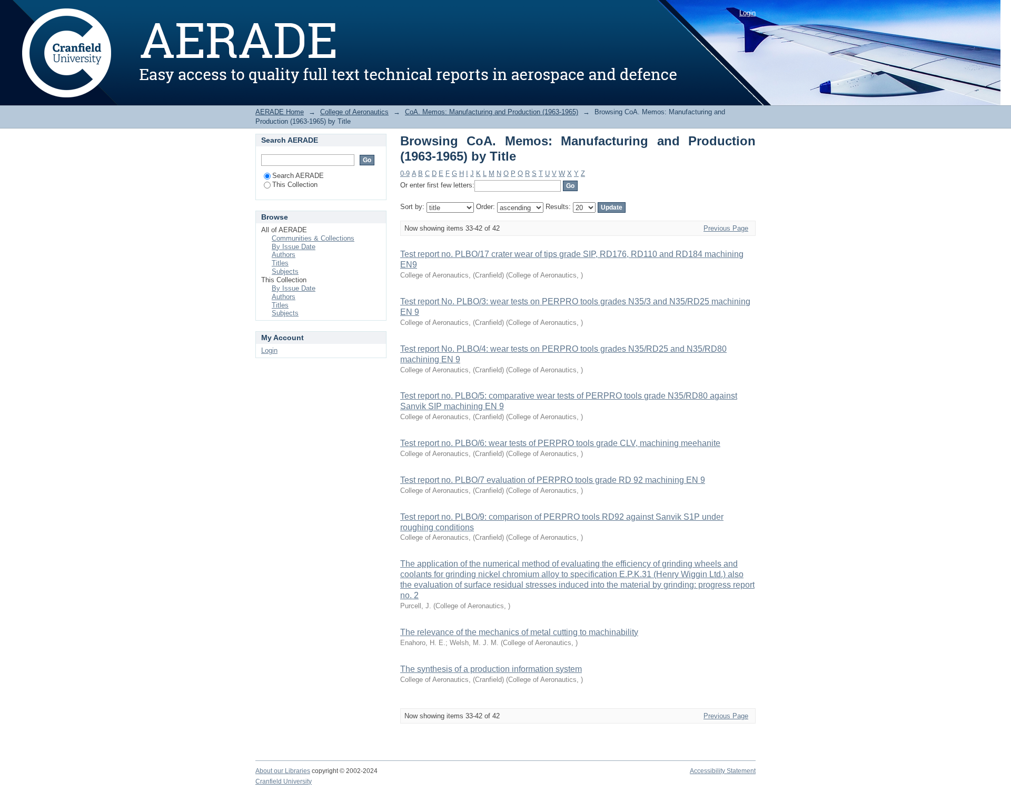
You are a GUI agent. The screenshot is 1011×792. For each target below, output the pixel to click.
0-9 (405, 173)
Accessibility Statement (723, 771)
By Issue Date (293, 247)
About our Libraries (282, 771)
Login (747, 13)
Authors (283, 255)
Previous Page (725, 228)
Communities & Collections (313, 238)
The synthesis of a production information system (491, 669)
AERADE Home (279, 112)
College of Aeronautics (354, 112)
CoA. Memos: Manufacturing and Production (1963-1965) (491, 112)
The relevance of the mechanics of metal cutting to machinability (519, 632)
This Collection (295, 185)
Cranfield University (283, 781)
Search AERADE (298, 176)
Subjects (285, 271)
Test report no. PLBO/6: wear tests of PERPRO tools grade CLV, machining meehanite (560, 443)
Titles (280, 263)
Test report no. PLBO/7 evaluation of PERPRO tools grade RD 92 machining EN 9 (552, 480)
